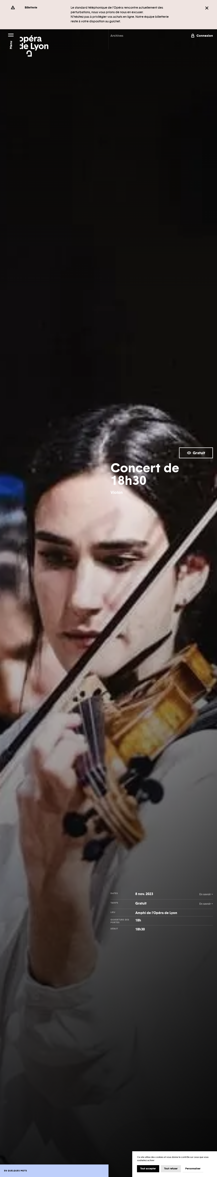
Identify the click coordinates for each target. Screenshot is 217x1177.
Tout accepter (148, 1168)
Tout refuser (171, 1168)
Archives (116, 36)
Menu (11, 45)
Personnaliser (193, 1168)
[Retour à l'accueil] (34, 43)
